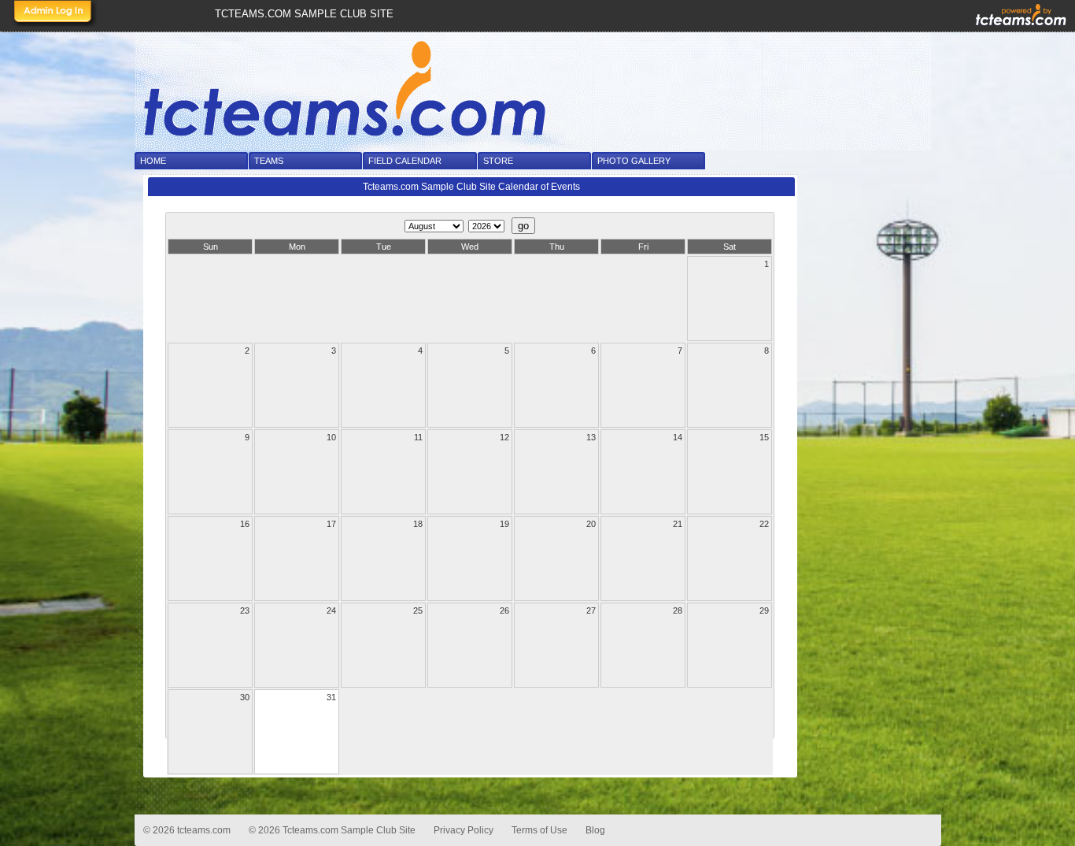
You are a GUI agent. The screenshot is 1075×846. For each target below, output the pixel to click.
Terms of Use (539, 830)
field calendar (404, 160)
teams (268, 160)
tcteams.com (204, 830)
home (153, 160)
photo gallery (633, 160)
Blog (595, 830)
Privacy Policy (463, 830)
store (498, 160)
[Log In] (53, 13)
